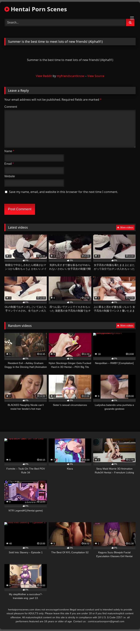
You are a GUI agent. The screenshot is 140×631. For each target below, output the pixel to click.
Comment (10, 106)
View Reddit (44, 76)
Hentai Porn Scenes (38, 9)
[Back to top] (129, 620)
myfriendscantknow (70, 76)
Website (9, 176)
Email (9, 163)
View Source (95, 76)
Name (9, 151)
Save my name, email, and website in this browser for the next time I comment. (63, 192)
